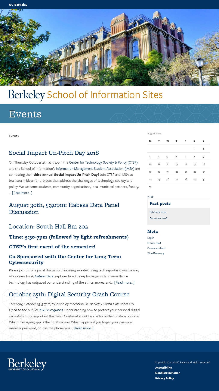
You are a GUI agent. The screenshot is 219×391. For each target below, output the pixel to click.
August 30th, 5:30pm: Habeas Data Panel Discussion (64, 208)
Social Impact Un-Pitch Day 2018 (54, 152)
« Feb (150, 196)
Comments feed (156, 248)
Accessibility (163, 367)
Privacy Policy (164, 378)
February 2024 (158, 212)
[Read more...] (22, 192)
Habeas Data (44, 276)
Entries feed (154, 243)
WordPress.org (155, 253)
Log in (150, 238)
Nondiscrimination (167, 373)
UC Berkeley (18, 4)
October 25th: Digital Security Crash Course (69, 294)
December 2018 (158, 218)
